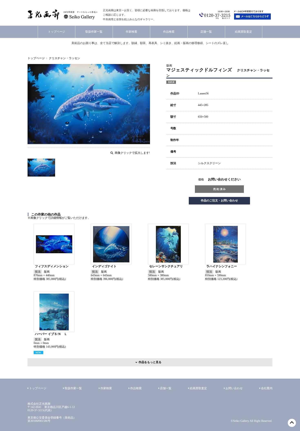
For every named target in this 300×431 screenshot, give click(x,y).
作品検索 (168, 31)
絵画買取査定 (243, 31)
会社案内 (266, 388)
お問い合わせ (234, 388)
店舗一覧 (206, 31)
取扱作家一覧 (93, 31)
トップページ (56, 31)
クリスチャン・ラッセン (64, 58)
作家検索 (131, 31)
